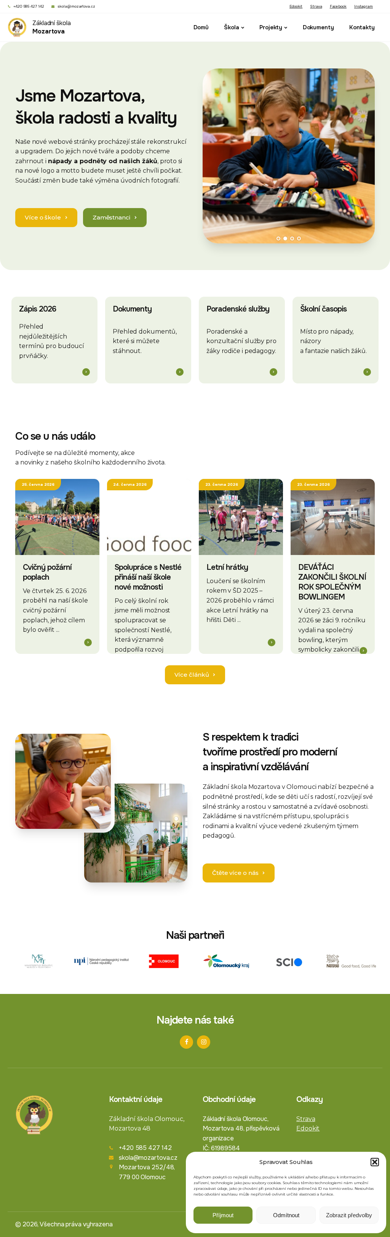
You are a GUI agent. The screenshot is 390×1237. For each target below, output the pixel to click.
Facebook (338, 6)
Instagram (363, 6)
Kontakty (362, 27)
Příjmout (223, 1215)
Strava (316, 6)
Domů (201, 27)
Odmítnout (286, 1215)
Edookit (295, 6)
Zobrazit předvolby (349, 1215)
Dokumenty (318, 27)
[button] (375, 1162)
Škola (231, 27)
